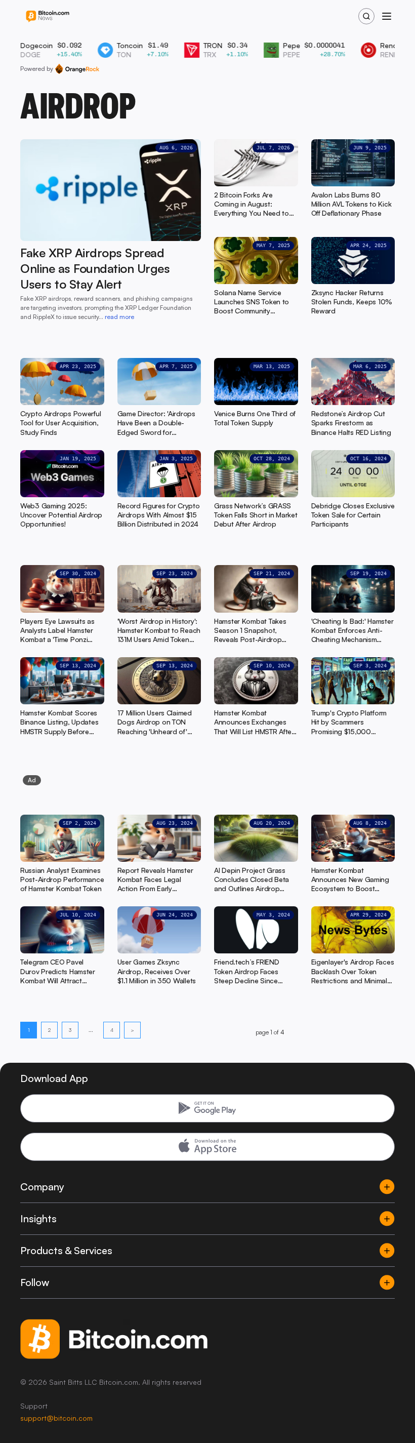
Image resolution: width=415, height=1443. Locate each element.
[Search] (366, 16)
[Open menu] (387, 16)
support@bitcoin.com (56, 1418)
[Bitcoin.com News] (47, 16)
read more (119, 316)
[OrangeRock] (77, 69)
